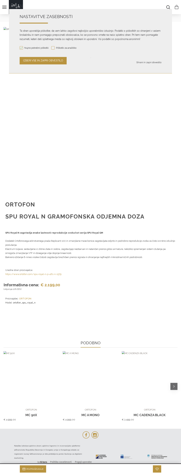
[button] (7, 386)
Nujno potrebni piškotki (36, 48)
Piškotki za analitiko (66, 48)
